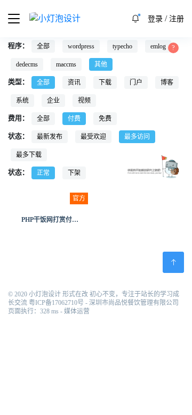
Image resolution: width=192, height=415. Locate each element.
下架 (74, 173)
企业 (53, 100)
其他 (100, 64)
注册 (176, 19)
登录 (155, 19)
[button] (135, 18)
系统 (22, 100)
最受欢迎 (93, 136)
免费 (105, 118)
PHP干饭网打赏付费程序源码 (62, 219)
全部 (43, 46)
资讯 (74, 82)
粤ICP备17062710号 (56, 302)
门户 (136, 82)
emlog (158, 46)
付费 (74, 118)
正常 (43, 173)
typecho (122, 46)
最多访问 (137, 136)
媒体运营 (77, 311)
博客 (167, 82)
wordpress (81, 46)
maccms (66, 64)
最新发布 (49, 136)
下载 (105, 82)
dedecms (27, 64)
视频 (84, 100)
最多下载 (29, 155)
